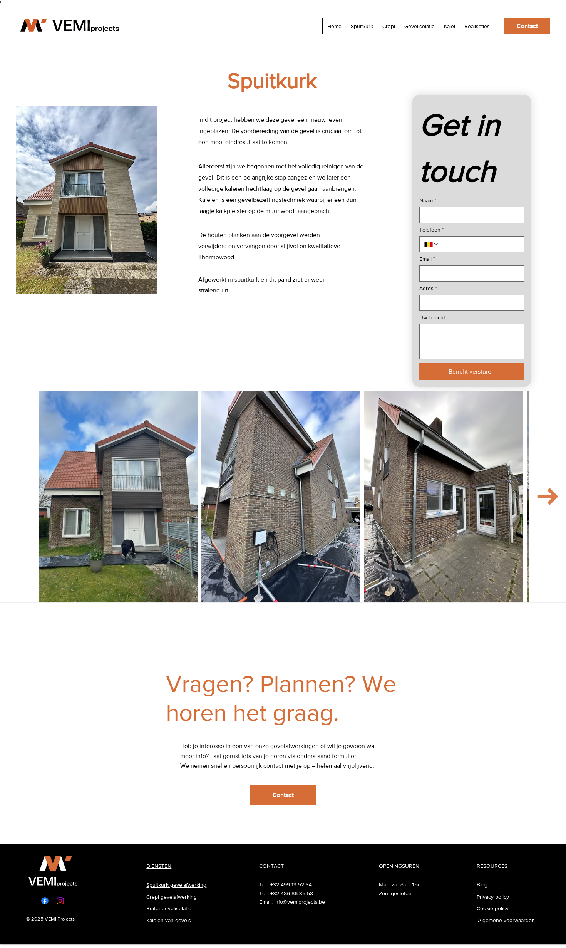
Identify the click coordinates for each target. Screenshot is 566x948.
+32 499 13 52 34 (291, 884)
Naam (427, 200)
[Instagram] (60, 901)
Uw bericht (432, 317)
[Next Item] (547, 496)
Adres (428, 288)
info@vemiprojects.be (299, 902)
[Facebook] (45, 901)
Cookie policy (493, 908)
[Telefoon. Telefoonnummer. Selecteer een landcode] (431, 244)
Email (427, 259)
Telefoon (431, 230)
